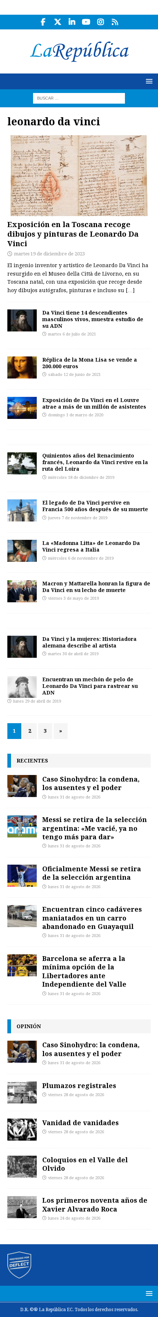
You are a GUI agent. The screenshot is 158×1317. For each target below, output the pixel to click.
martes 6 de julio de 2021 (72, 334)
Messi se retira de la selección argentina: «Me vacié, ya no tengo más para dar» (94, 828)
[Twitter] (57, 22)
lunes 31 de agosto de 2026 (74, 797)
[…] (130, 290)
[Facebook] (43, 22)
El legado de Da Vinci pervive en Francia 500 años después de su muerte (95, 506)
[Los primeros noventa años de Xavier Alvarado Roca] (22, 1207)
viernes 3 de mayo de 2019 (73, 598)
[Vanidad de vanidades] (22, 1130)
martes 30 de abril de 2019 (73, 654)
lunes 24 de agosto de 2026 (74, 1218)
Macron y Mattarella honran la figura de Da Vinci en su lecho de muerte (96, 586)
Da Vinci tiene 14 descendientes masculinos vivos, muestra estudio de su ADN (92, 319)
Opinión (29, 1026)
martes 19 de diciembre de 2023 (49, 253)
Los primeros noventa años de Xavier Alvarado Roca (94, 1204)
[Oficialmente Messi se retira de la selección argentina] (22, 876)
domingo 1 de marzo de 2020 (75, 415)
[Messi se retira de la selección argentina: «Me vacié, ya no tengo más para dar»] (22, 826)
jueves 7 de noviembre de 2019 (77, 518)
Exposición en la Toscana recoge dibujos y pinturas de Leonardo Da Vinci (73, 233)
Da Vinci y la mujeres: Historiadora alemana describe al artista (89, 642)
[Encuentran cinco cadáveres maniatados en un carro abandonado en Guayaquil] (22, 916)
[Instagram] (100, 22)
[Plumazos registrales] (22, 1092)
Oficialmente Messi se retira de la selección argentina (91, 873)
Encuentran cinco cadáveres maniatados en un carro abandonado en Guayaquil (92, 918)
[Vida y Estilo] (22, 320)
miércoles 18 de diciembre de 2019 (81, 477)
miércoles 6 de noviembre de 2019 (81, 558)
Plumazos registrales (79, 1085)
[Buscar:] (79, 98)
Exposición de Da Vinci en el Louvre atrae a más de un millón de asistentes (94, 403)
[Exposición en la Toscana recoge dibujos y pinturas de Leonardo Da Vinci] (79, 175)
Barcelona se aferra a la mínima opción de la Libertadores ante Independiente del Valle (84, 971)
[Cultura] (22, 367)
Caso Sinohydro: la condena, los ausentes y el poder (91, 783)
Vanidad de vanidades (80, 1122)
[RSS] (114, 22)
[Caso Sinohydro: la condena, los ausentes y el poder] (22, 786)
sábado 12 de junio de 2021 (74, 374)
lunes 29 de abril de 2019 (37, 701)
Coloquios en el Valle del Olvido (85, 1164)
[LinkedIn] (71, 22)
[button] (148, 81)
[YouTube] (86, 22)
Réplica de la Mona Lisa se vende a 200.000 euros (89, 363)
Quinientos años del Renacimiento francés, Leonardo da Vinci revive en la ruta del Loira (95, 462)
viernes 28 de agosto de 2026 (76, 1094)
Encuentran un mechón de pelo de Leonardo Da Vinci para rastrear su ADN (90, 686)
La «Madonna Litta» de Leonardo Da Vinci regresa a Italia (91, 546)
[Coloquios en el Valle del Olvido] (22, 1167)
